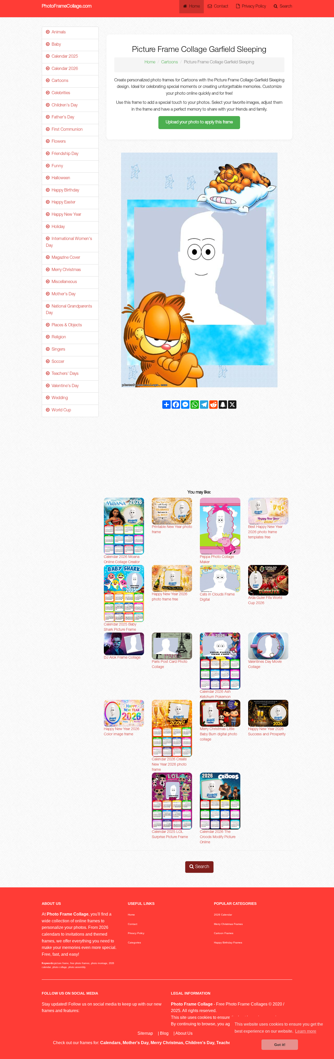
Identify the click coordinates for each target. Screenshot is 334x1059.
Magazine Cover (65, 258)
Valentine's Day (64, 386)
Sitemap (145, 1033)
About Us (184, 1033)
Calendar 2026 (64, 69)
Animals (58, 33)
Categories (134, 942)
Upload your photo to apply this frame (199, 123)
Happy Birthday (64, 191)
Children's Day (63, 106)
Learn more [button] (305, 1031)
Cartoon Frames (223, 933)
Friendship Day (64, 154)
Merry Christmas (65, 270)
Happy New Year (65, 215)
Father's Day (62, 118)
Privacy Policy (253, 7)
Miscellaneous (63, 282)
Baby (55, 45)
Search (285, 7)
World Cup (60, 410)
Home (193, 7)
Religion (58, 337)
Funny (56, 166)
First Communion (66, 130)
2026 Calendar (223, 914)
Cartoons (169, 63)
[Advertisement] (199, 450)
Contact (220, 7)
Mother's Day (62, 294)
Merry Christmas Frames (228, 924)
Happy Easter (62, 203)
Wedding (59, 398)
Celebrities (60, 93)
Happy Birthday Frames (228, 942)
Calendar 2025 (64, 57)
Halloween (60, 178)
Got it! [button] (279, 1045)
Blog (164, 1033)
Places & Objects (66, 325)
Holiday (57, 227)
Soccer (57, 362)
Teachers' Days (64, 374)
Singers (57, 350)
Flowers (58, 142)
